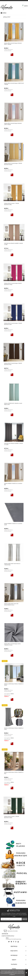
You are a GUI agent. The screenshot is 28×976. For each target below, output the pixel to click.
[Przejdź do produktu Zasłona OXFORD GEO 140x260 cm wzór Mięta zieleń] (14, 392)
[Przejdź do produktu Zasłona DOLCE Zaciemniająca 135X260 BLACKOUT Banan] (14, 152)
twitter (9, 942)
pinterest (11, 942)
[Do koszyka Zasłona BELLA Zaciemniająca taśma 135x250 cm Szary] (12, 655)
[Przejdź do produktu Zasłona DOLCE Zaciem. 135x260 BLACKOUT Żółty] (14, 192)
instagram (15, 942)
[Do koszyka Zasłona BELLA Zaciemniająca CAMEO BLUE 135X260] (12, 94)
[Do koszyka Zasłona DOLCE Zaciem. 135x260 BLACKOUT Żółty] (12, 214)
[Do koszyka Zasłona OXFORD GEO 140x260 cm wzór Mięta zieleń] (12, 414)
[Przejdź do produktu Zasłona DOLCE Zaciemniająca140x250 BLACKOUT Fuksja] (14, 272)
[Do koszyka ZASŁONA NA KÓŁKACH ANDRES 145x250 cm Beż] (12, 254)
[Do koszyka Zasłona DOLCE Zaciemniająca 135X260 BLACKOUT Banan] (12, 174)
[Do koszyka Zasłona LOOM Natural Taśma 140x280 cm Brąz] (12, 788)
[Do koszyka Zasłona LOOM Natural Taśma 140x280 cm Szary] (12, 743)
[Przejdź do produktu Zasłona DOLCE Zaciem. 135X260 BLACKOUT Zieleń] (14, 805)
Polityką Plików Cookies (9, 972)
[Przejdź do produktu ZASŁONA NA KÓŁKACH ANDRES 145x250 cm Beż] (14, 232)
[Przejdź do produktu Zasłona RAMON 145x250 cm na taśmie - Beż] (14, 472)
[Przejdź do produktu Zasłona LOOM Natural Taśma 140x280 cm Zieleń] (14, 672)
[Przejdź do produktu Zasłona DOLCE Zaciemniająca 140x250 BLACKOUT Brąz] (14, 352)
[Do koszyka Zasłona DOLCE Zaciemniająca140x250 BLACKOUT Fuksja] (12, 294)
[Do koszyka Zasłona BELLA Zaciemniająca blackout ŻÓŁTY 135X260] (12, 54)
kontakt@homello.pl (9, 935)
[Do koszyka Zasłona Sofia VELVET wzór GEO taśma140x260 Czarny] (12, 615)
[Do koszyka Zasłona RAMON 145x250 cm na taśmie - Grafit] (12, 535)
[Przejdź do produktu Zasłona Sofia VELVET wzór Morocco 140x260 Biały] (14, 552)
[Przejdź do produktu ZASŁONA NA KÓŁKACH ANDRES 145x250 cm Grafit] (14, 432)
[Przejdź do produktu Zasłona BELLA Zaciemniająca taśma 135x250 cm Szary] (14, 632)
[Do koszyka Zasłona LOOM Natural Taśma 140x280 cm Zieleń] (12, 699)
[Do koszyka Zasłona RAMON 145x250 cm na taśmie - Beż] (12, 495)
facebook (13, 942)
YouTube (18, 942)
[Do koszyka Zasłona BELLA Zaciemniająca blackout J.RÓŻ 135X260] (12, 134)
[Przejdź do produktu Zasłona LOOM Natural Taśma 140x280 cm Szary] (14, 716)
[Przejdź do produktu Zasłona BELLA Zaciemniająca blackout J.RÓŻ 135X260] (14, 112)
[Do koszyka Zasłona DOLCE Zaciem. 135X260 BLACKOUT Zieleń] (12, 828)
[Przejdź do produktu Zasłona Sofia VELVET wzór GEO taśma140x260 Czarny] (14, 592)
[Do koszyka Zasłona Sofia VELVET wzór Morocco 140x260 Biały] (12, 575)
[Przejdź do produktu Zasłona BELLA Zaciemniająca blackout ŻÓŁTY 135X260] (14, 32)
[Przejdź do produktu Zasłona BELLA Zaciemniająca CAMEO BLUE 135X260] (14, 72)
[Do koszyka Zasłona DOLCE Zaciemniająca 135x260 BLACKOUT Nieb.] (12, 334)
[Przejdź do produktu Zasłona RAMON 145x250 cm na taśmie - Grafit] (14, 512)
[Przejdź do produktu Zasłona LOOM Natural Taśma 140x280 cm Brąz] (14, 761)
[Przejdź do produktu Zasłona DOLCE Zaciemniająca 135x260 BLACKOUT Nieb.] (14, 312)
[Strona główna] (6, 7)
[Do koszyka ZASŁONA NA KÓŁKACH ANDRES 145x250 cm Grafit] (12, 455)
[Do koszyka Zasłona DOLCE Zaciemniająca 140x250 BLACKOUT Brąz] (12, 374)
